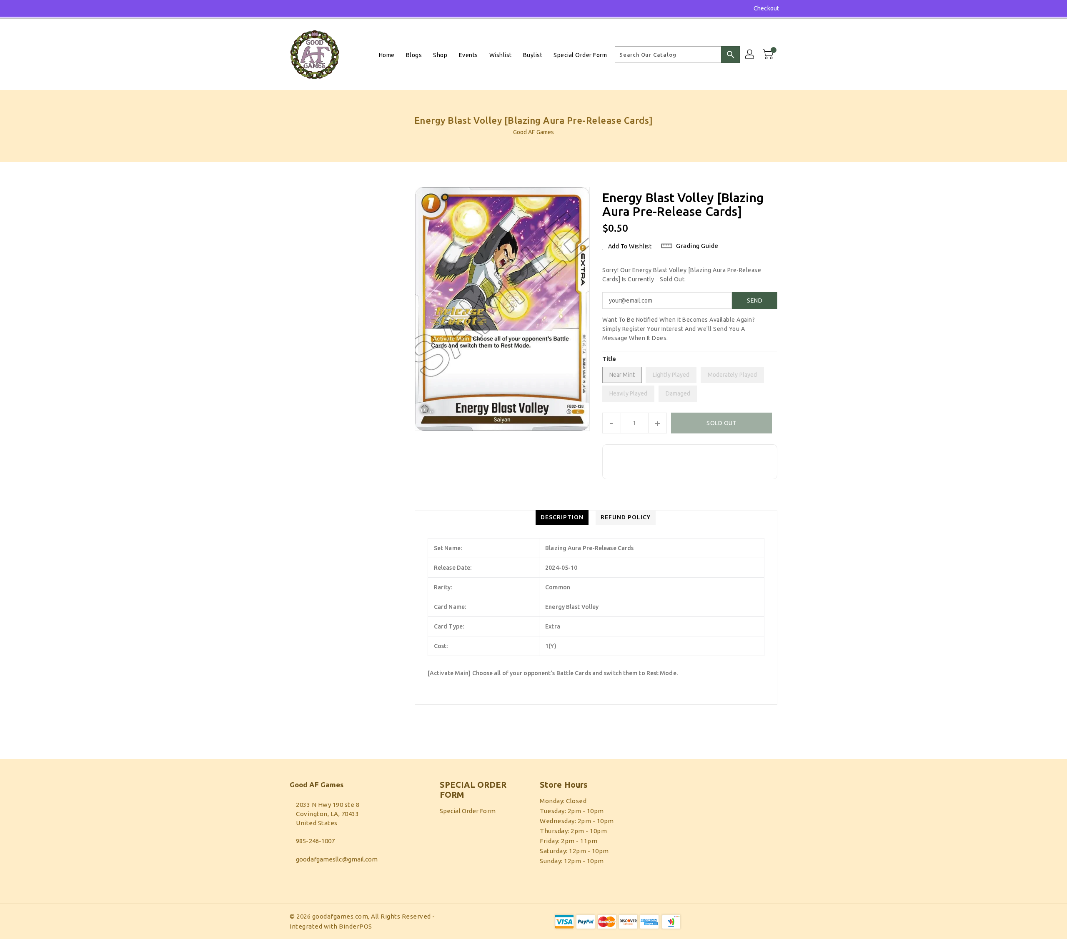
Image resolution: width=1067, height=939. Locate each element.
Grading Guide (697, 245)
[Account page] (750, 54)
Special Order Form (468, 810)
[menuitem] (387, 54)
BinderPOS (355, 926)
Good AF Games (533, 132)
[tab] (562, 517)
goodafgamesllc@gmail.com (337, 859)
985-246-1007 (315, 840)
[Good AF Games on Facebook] (278, 8)
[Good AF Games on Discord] (293, 8)
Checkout (766, 8)
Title (609, 359)
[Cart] (769, 54)
